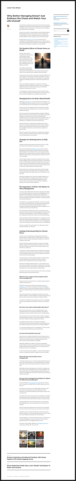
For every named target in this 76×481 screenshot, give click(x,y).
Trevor (8, 27)
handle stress (28, 101)
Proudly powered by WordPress (24, 476)
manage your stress (31, 39)
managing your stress (42, 423)
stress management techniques (34, 382)
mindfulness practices (35, 148)
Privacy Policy (16, 476)
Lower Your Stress (14, 8)
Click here (58, 19)
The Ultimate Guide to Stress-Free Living (61, 38)
